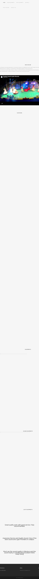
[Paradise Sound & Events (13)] (5, 306)
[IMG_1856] (15, 154)
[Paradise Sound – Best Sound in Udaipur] (15, 306)
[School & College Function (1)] (5, 154)
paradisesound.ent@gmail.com (25, 570)
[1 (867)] (25, 154)
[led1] (15, 230)
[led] (25, 230)
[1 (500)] (5, 230)
